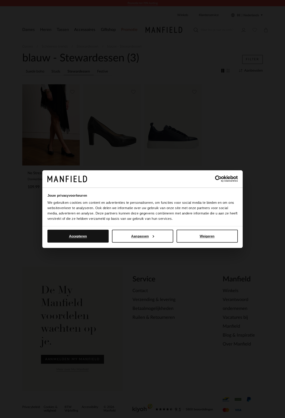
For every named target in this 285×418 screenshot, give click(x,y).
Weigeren (207, 236)
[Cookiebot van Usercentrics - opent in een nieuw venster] (218, 179)
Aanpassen (140, 236)
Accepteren (78, 236)
